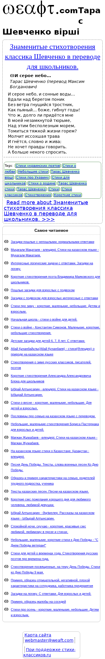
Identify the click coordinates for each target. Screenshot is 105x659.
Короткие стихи (67, 195)
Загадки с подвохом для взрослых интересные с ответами (54, 298)
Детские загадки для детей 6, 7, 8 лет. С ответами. (48, 341)
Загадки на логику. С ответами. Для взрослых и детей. (51, 593)
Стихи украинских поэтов (38, 166)
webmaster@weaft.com (49, 640)
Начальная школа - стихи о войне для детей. (44, 319)
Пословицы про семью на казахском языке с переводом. (53, 416)
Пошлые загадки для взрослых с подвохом (43, 290)
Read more (46, 210)
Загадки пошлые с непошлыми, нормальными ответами (52, 241)
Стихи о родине (41, 183)
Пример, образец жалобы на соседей (38, 601)
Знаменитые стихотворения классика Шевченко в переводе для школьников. (52, 56)
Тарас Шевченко (31, 189)
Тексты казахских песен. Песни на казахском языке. (50, 491)
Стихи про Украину (32, 177)
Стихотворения (38, 195)
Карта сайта (37, 635)
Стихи (54, 189)
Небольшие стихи (33, 171)
